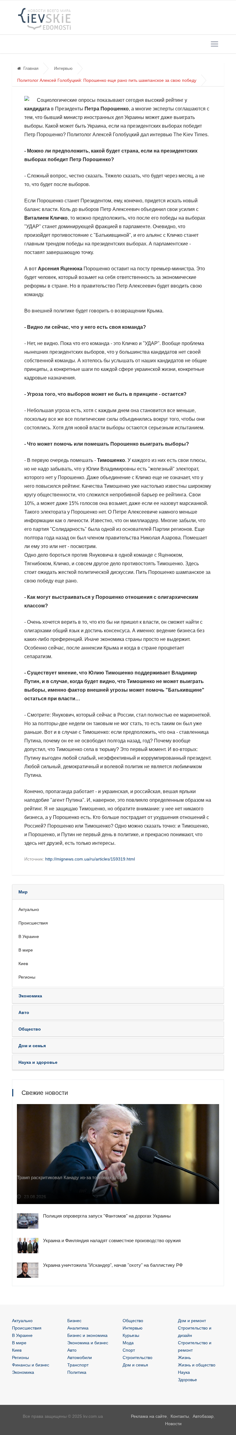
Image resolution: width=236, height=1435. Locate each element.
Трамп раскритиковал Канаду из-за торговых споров (72, 1177)
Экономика (23, 1372)
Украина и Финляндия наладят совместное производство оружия (112, 1240)
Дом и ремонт (192, 1320)
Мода (128, 1342)
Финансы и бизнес (30, 1364)
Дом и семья (135, 1364)
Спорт (129, 1350)
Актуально (28, 909)
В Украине (28, 936)
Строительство (137, 1357)
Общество (133, 1320)
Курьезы (131, 1335)
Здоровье (187, 1379)
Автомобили (79, 1357)
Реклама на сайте (149, 1416)
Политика (76, 1372)
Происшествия (33, 922)
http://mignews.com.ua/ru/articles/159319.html (90, 859)
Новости (173, 1423)
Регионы (26, 977)
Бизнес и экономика (87, 1335)
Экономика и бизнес (87, 1342)
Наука (184, 1372)
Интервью (63, 68)
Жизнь (184, 1357)
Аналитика (77, 1328)
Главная (30, 68)
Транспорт (77, 1364)
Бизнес (74, 1320)
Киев (23, 963)
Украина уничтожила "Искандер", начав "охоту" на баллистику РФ (113, 1265)
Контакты (180, 1416)
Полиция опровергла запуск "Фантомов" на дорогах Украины (107, 1215)
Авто (72, 1350)
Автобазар (203, 1416)
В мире (25, 950)
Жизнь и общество (196, 1364)
